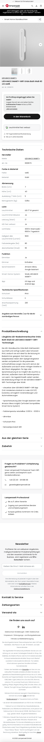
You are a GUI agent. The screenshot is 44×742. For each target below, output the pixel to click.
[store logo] (14, 6)
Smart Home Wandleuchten (16, 19)
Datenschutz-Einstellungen (14, 632)
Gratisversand (12, 699)
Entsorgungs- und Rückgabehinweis (27, 635)
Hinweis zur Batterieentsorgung (22, 639)
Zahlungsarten (11, 605)
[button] (40, 45)
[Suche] (32, 6)
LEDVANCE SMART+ (9, 78)
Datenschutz (34, 632)
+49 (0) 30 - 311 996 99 (18, 480)
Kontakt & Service (12, 597)
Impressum (9, 635)
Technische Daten (13, 149)
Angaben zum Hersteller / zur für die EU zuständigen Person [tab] (18, 315)
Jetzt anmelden (11, 109)
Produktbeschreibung (15, 331)
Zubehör (7, 446)
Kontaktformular (25, 584)
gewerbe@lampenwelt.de (19, 485)
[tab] (22, 150)
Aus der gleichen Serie (15, 438)
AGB (27, 632)
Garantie (25, 669)
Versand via (9, 612)
